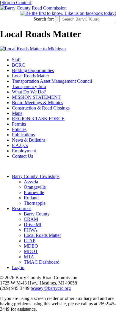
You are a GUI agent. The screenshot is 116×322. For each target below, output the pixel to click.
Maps (17, 113)
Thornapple (35, 203)
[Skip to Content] (16, 2)
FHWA (30, 229)
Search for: (43, 18)
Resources (21, 208)
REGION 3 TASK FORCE (38, 118)
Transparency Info (29, 86)
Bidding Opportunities (33, 70)
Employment (24, 150)
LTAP (29, 240)
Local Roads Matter (30, 75)
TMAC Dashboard (41, 262)
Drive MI (32, 224)
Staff (16, 59)
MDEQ (31, 245)
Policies (19, 129)
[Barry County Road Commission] (33, 7)
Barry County (37, 213)
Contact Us (22, 156)
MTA (29, 256)
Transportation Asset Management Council (52, 81)
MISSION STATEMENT (36, 97)
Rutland (31, 197)
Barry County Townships (35, 176)
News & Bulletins (29, 140)
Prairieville (34, 192)
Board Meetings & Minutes (37, 102)
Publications (23, 134)
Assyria (31, 181)
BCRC (18, 65)
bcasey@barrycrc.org (51, 288)
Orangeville (35, 187)
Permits (19, 123)
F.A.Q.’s (20, 145)
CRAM (31, 219)
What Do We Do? (29, 91)
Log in (18, 267)
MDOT (31, 251)
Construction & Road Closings (41, 107)
